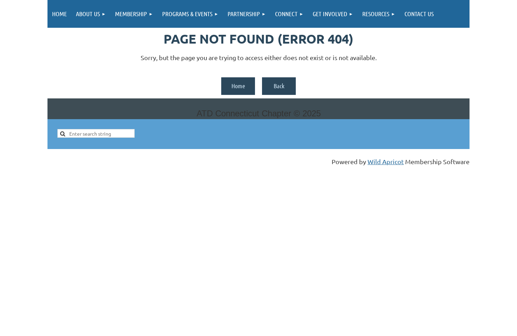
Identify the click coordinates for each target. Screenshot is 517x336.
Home (238, 86)
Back (279, 86)
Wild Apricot (386, 161)
